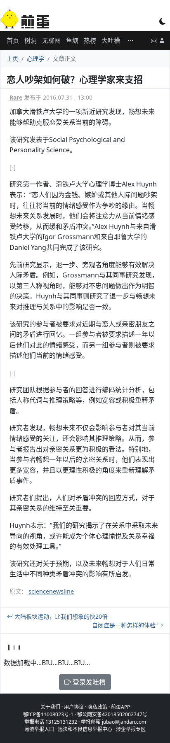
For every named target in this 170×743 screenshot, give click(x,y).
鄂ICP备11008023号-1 (48, 714)
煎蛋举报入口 (39, 729)
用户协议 (74, 706)
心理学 (35, 59)
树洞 (30, 40)
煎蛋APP (120, 706)
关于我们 (50, 706)
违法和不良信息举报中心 (85, 729)
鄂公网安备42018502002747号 (112, 714)
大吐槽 (111, 40)
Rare (15, 97)
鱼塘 (72, 40)
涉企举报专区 (131, 729)
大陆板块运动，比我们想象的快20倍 (60, 616)
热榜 (90, 40)
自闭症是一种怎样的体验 (124, 625)
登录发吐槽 (88, 682)
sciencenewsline (51, 591)
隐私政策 (97, 706)
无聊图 (51, 40)
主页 (12, 59)
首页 (13, 40)
